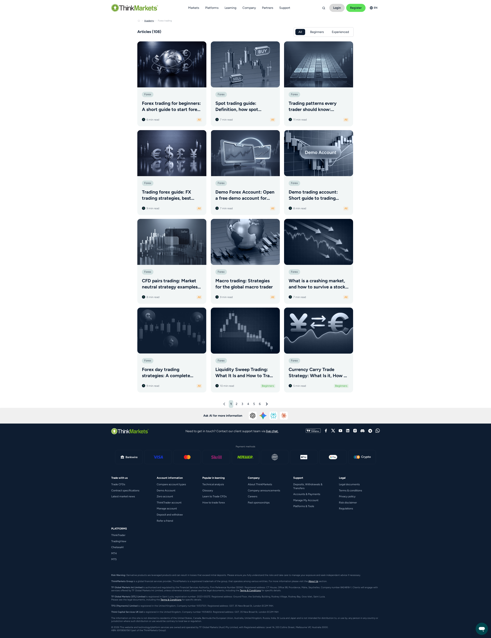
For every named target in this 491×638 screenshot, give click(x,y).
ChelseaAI (117, 547)
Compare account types (171, 484)
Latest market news (123, 496)
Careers (252, 496)
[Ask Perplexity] (273, 416)
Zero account (165, 496)
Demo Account (166, 490)
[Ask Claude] (284, 416)
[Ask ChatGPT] (253, 416)
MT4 (114, 553)
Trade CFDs (118, 484)
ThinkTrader (118, 535)
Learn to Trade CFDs (214, 496)
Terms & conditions (350, 490)
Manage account (167, 508)
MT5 (114, 559)
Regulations (346, 508)
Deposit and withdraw (170, 514)
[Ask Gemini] (263, 416)
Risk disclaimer (348, 502)
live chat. (272, 431)
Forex (147, 94)
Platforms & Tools (303, 506)
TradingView (118, 541)
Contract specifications (125, 490)
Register (356, 8)
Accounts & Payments (306, 494)
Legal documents (349, 484)
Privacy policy (347, 496)
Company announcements (264, 490)
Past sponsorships (259, 502)
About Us (313, 581)
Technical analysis (213, 484)
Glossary (207, 490)
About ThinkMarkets (260, 484)
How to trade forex (213, 502)
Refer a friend (165, 520)
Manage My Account (305, 500)
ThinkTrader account (169, 502)
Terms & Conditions (250, 590)
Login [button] (337, 8)
